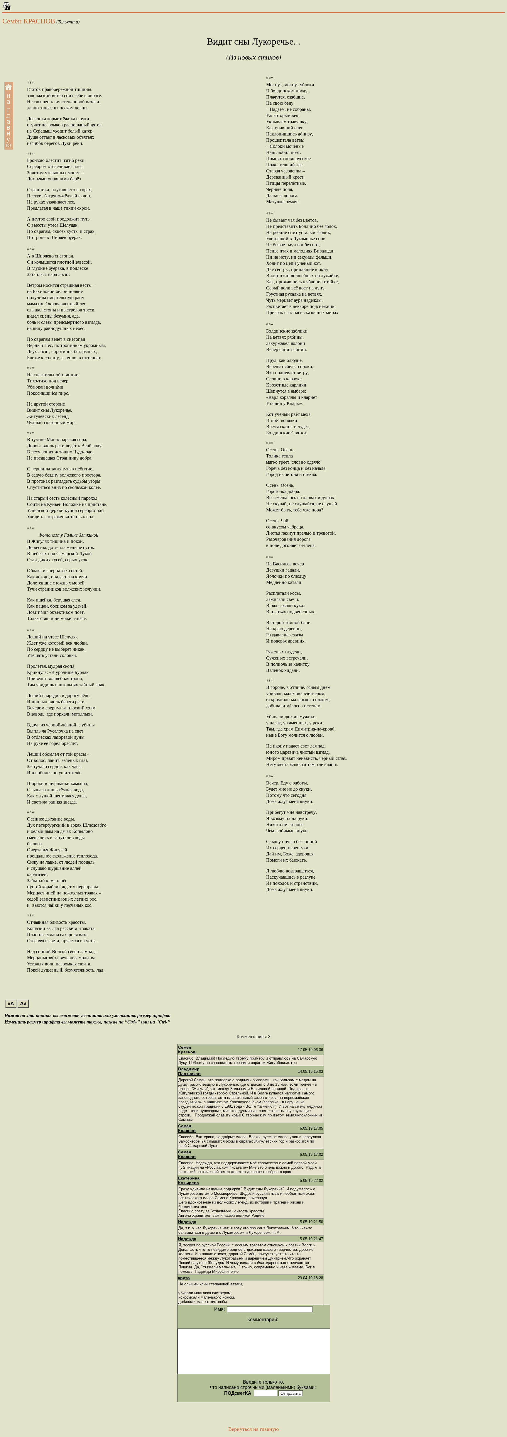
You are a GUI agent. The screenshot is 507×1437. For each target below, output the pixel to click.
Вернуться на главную (253, 1429)
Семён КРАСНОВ (28, 21)
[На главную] (6, 8)
